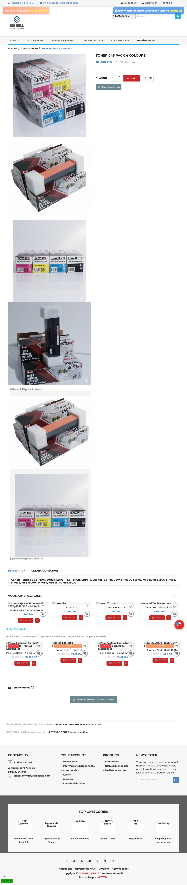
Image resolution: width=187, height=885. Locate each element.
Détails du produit (44, 570)
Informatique (29, 636)
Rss (81, 861)
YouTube (89, 861)
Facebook (66, 861)
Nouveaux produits (116, 766)
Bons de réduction (74, 783)
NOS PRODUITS (35, 40)
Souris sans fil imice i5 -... (70, 650)
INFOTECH (103, 877)
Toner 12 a (72, 607)
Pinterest (97, 861)
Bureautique (12, 636)
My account (70, 761)
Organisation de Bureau (52, 636)
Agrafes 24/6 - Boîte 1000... (162, 650)
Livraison (104, 869)
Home (13, 40)
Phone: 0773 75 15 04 (22, 3)
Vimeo (105, 861)
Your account (73, 755)
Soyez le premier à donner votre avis (95, 699)
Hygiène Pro (145, 40)
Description (17, 570)
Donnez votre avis (110, 87)
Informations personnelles (79, 766)
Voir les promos (37, 10)
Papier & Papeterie (96, 636)
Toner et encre (75, 636)
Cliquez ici (175, 10)
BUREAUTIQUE (119, 40)
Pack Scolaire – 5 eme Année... (116, 653)
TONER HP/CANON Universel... (28, 610)
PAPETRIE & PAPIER (62, 40)
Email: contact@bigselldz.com (60, 3)
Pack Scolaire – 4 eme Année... (24, 653)
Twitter (74, 861)
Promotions (112, 761)
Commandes (71, 770)
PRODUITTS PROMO (16, 629)
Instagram (113, 861)
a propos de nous (85, 869)
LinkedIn (120, 861)
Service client (120, 869)
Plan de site (65, 869)
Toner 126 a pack (115, 607)
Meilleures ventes (115, 770)
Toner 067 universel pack (159, 607)
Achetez (131, 78)
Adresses (68, 779)
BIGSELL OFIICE (90, 873)
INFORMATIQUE (92, 40)
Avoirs (67, 775)
